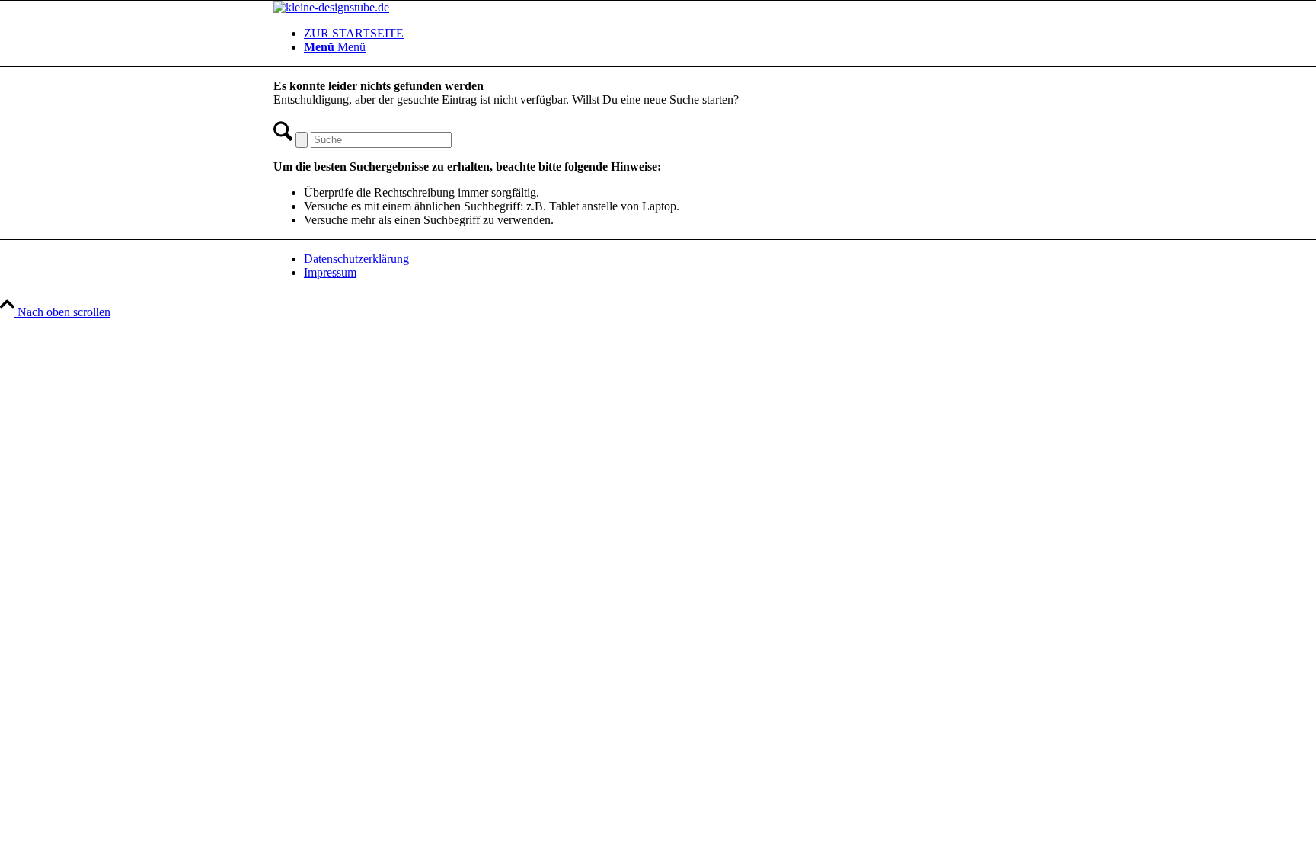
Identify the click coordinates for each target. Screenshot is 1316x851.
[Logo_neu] (331, 7)
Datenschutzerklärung (356, 258)
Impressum (330, 272)
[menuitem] (673, 33)
